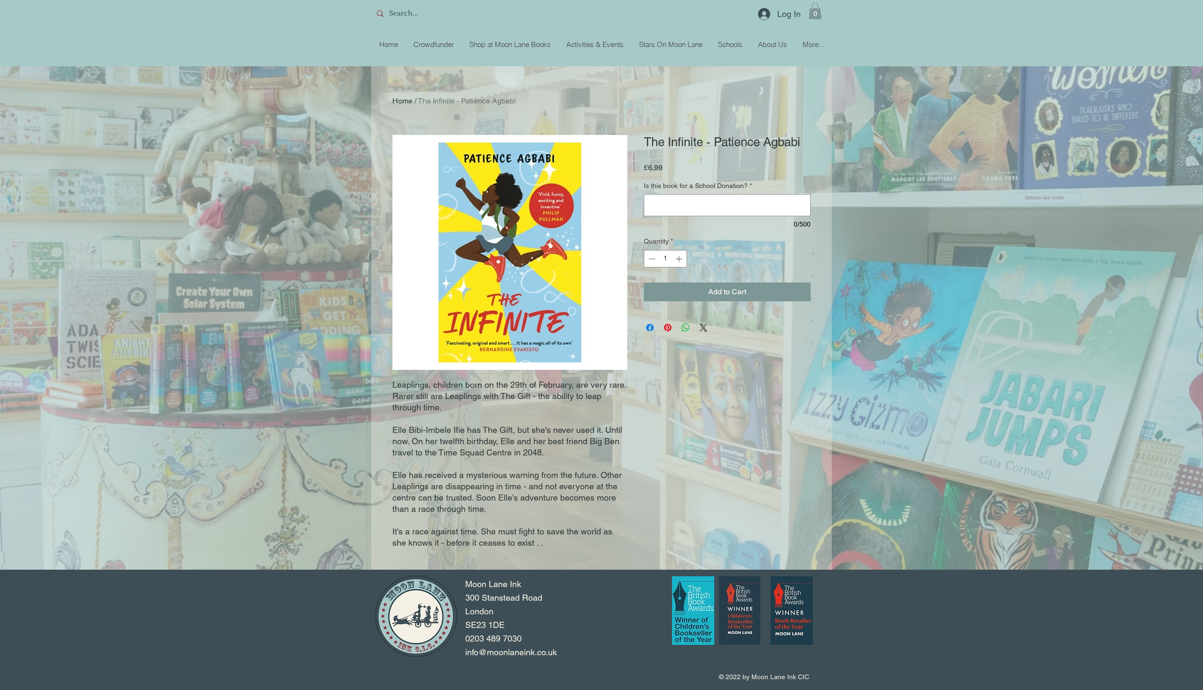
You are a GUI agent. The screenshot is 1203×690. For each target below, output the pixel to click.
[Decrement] (651, 259)
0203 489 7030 (493, 638)
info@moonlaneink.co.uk (511, 652)
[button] (815, 11)
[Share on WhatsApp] (685, 327)
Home (402, 100)
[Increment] (680, 259)
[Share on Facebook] (650, 327)
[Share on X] (703, 327)
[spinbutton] (665, 259)
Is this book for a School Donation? (698, 185)
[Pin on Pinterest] (667, 327)
